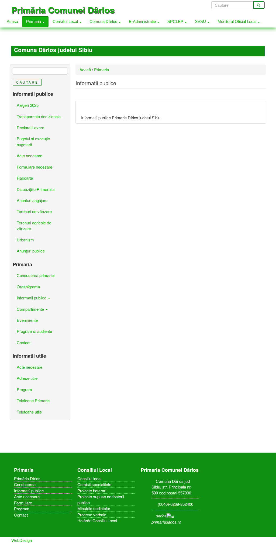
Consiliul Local (66, 21)
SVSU (201, 21)
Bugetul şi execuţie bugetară (33, 141)
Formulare (23, 503)
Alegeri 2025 (28, 105)
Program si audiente (34, 331)
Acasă (85, 69)
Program (24, 389)
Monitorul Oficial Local (237, 21)
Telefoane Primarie (33, 400)
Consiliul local (89, 478)
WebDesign (21, 540)
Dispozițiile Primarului (35, 189)
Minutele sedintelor (93, 508)
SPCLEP (175, 21)
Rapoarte (25, 178)
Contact (23, 342)
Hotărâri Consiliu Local (97, 520)
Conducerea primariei (35, 275)
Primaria (34, 21)
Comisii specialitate (94, 484)
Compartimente (31, 309)
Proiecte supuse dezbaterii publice (100, 499)
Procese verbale (91, 514)
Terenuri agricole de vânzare (34, 225)
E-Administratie (143, 21)
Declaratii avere (30, 127)
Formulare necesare (34, 167)
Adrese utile (27, 378)
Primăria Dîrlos (27, 478)
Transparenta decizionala (39, 116)
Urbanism (25, 240)
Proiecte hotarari (91, 490)
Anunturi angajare (32, 200)
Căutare (27, 82)
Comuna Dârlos (103, 21)
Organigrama (28, 286)
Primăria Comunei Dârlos (63, 10)
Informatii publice (32, 297)
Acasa (12, 21)
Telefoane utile (29, 412)
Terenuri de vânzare (34, 211)
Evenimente (27, 320)
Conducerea (25, 484)
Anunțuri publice (31, 251)
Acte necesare (29, 155)
